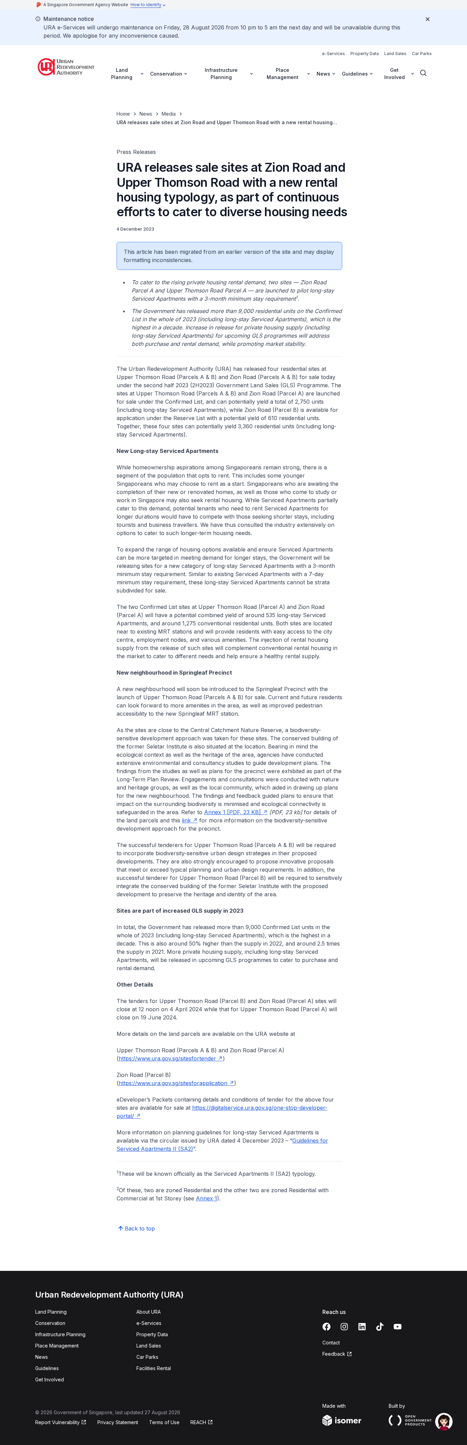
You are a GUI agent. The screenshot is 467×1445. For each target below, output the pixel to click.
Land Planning (51, 1312)
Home (123, 114)
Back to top (140, 1228)
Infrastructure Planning (60, 1334)
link (190, 820)
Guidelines (47, 1368)
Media (169, 114)
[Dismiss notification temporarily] (427, 19)
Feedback (337, 1354)
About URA (148, 1312)
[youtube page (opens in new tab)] (397, 1327)
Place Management (57, 1346)
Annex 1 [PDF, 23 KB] (236, 812)
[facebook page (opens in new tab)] (326, 1327)
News (145, 114)
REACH (201, 1422)
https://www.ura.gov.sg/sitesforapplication (176, 1083)
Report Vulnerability (57, 1422)
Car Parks (422, 53)
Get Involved (49, 1379)
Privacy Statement (117, 1422)
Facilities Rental (153, 1368)
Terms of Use (164, 1422)
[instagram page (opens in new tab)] (344, 1327)
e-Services (333, 53)
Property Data (364, 53)
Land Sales (395, 53)
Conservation (50, 1323)
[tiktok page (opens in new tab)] (380, 1327)
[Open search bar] (423, 73)
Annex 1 (206, 1198)
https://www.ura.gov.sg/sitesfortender (171, 1058)
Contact (331, 1342)
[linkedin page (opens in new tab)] (362, 1327)
